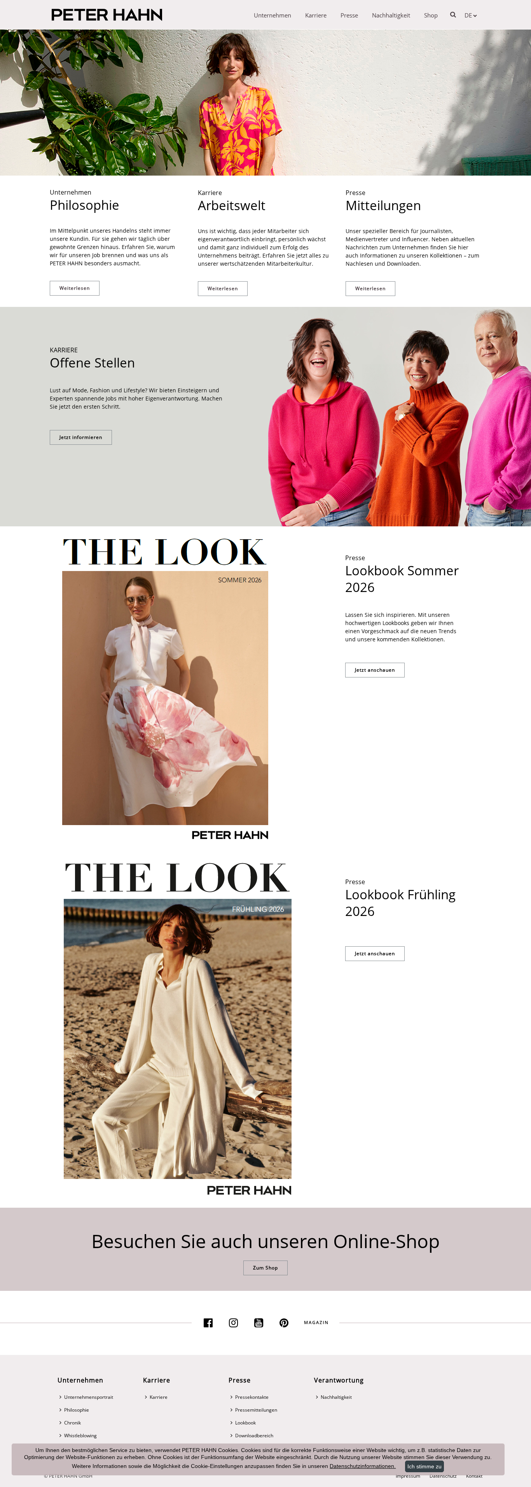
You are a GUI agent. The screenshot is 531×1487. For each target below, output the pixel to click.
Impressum (408, 1476)
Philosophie (76, 1410)
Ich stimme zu (424, 1466)
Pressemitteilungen (256, 1410)
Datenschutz (443, 1476)
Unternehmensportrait (88, 1397)
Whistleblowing (80, 1435)
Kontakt (474, 1476)
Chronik (72, 1422)
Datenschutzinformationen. (363, 1466)
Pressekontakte (252, 1397)
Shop (431, 15)
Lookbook (245, 1422)
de (468, 15)
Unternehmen (272, 15)
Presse (349, 15)
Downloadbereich (254, 1435)
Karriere (316, 15)
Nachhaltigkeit (391, 15)
